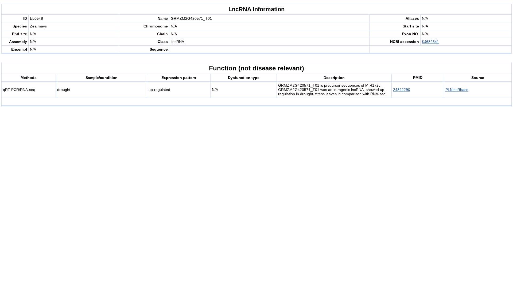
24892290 (401, 89)
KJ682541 (430, 41)
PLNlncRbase (456, 89)
